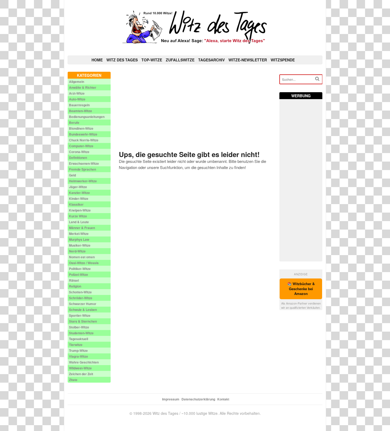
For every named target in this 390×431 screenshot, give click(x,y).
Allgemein (76, 81)
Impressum (170, 399)
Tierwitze (76, 344)
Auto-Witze (77, 99)
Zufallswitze (180, 59)
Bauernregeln (79, 105)
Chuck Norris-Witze (83, 140)
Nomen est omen (82, 257)
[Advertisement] (195, 109)
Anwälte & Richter (82, 87)
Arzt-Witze (77, 93)
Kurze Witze (78, 216)
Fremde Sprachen (82, 169)
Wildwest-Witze (80, 368)
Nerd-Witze (77, 251)
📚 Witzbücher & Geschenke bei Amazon (301, 288)
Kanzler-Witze (79, 192)
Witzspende (283, 59)
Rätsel (74, 280)
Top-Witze (151, 59)
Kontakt (223, 399)
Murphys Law (79, 239)
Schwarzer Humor (82, 303)
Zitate (73, 379)
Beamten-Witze (80, 110)
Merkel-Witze (79, 233)
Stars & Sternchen (83, 321)
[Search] (317, 78)
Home (97, 59)
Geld (72, 175)
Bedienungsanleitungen (87, 116)
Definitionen (78, 157)
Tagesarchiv (211, 59)
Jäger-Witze (78, 186)
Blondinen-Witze (81, 128)
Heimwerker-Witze (83, 181)
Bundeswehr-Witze (83, 134)
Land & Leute (79, 221)
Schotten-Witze (80, 292)
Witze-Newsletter (247, 59)
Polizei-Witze (78, 274)
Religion (75, 286)
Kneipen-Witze (80, 210)
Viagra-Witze (78, 356)
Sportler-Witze (79, 315)
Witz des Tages (122, 59)
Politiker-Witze (80, 268)
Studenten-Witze (81, 333)
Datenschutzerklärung (198, 399)
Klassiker (76, 204)
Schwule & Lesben (83, 309)
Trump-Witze (78, 350)
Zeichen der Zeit (81, 373)
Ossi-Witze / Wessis (84, 262)
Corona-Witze (79, 151)
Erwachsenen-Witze (84, 163)
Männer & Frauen (82, 227)
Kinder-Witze (78, 198)
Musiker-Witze (79, 245)
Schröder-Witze (80, 297)
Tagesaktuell (78, 338)
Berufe (74, 122)
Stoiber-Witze (79, 327)
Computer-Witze (81, 145)
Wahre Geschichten (84, 362)
